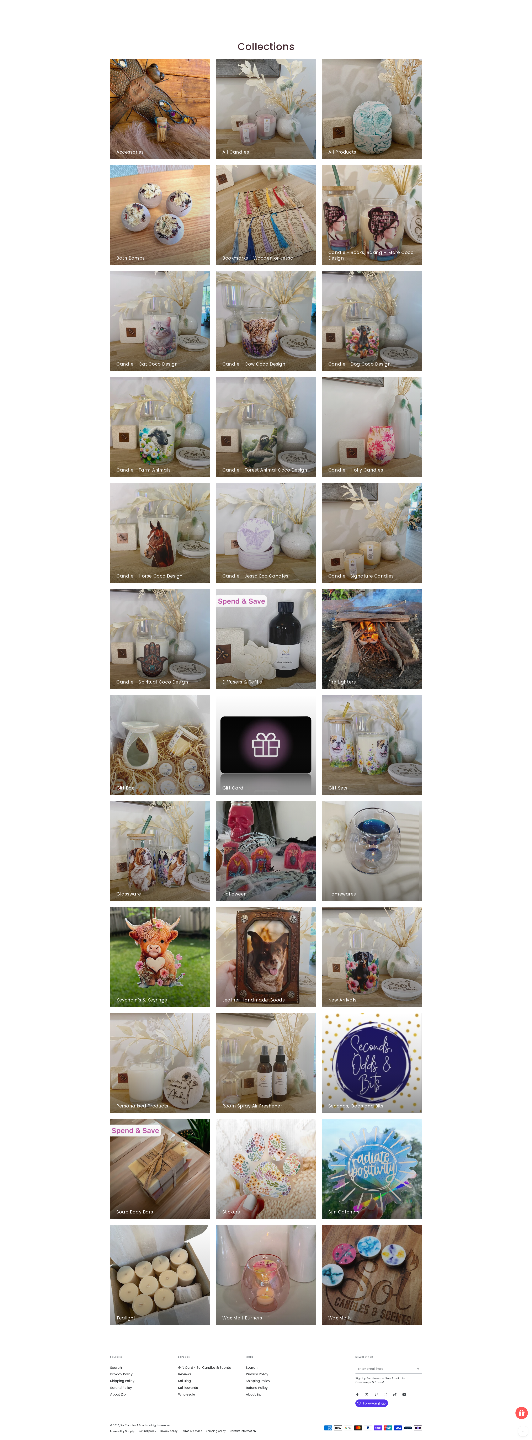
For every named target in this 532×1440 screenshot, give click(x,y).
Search (116, 1367)
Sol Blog (184, 1380)
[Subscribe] (419, 1368)
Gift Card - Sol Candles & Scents (204, 1367)
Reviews (184, 1374)
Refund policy (147, 1431)
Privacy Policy (121, 1374)
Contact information (243, 1431)
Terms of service (191, 1431)
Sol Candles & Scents (134, 1425)
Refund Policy (121, 1387)
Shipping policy (216, 1431)
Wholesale (186, 1394)
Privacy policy (168, 1431)
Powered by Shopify (122, 1431)
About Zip (118, 1394)
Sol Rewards (188, 1387)
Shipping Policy (122, 1380)
